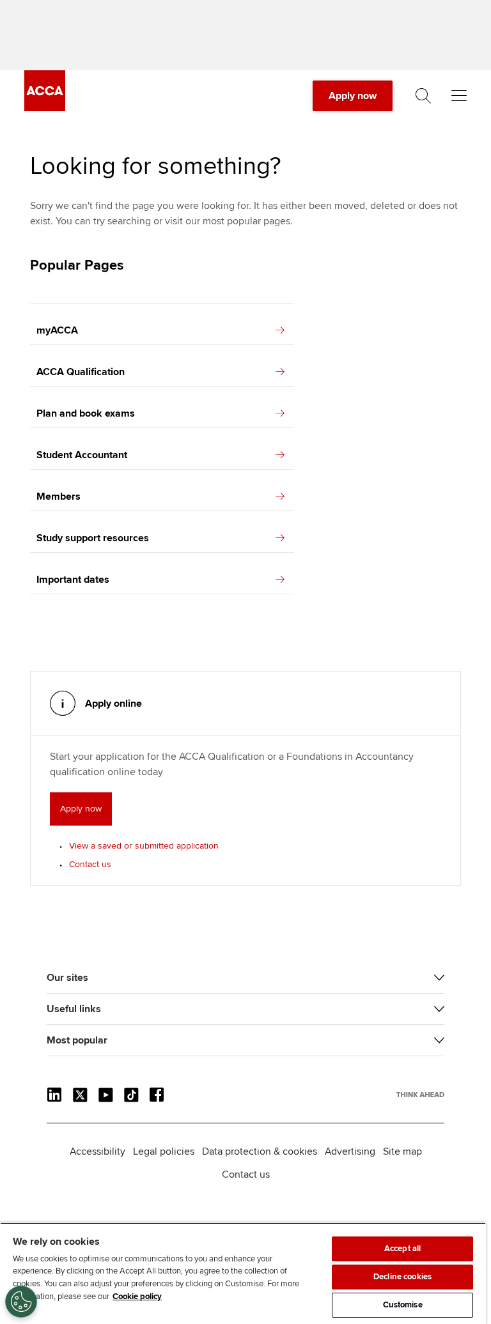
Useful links (74, 1009)
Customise (403, 1305)
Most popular (77, 1040)
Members (58, 496)
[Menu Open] (459, 96)
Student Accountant (81, 455)
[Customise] (21, 1302)
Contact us (90, 864)
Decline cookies (402, 1277)
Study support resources (92, 538)
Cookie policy (137, 1296)
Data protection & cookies (259, 1151)
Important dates (72, 579)
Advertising (350, 1151)
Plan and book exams (85, 413)
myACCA (57, 330)
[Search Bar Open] (423, 96)
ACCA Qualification (80, 372)
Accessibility (97, 1151)
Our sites (67, 977)
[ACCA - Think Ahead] (44, 108)
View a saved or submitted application (144, 845)
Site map (402, 1151)
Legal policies (163, 1151)
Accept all (402, 1248)
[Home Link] (420, 1094)
